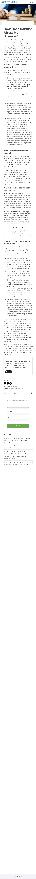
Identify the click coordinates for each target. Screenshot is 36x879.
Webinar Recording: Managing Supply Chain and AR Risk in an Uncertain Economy (18, 463)
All (5, 25)
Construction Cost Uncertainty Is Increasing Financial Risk (17, 447)
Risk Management (12, 25)
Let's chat (8, 371)
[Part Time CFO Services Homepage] (8, 1)
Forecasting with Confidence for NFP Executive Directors (15, 458)
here (17, 352)
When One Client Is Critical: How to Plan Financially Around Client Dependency (17, 452)
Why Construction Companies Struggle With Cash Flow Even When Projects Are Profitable (18, 440)
